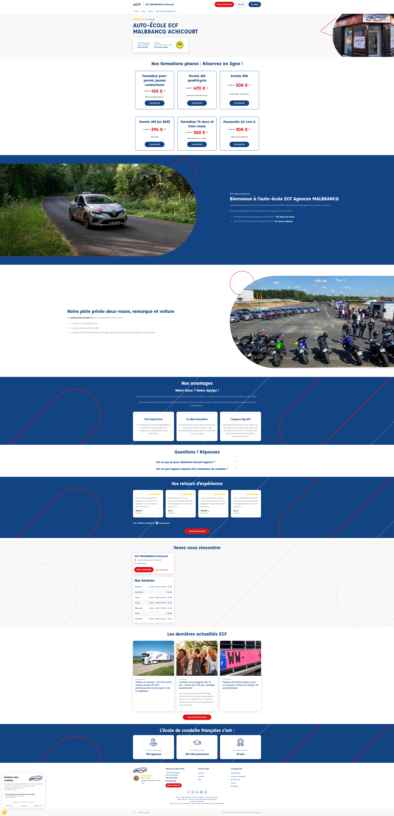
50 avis (152, 19)
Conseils (201, 776)
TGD (199, 780)
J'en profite (154, 103)
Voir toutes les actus (197, 717)
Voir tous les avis (197, 531)
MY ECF (241, 4)
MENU (256, 4)
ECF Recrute (235, 780)
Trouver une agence (238, 776)
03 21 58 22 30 (141, 563)
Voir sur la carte (142, 47)
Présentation (235, 773)
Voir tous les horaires (161, 47)
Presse (233, 783)
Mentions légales (143, 812)
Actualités (234, 786)
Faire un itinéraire (161, 570)
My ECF (201, 773)
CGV (134, 812)
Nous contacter (224, 4)
